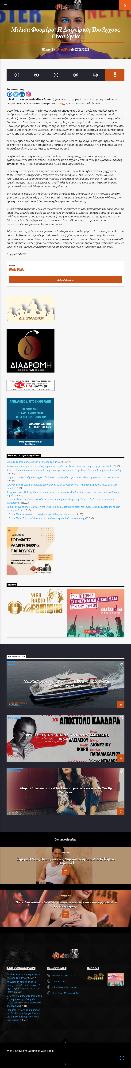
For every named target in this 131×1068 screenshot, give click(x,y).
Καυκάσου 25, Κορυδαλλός (66, 993)
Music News (14, 717)
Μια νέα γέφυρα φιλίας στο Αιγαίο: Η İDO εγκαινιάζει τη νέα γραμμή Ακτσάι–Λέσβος (66, 683)
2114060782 (58, 981)
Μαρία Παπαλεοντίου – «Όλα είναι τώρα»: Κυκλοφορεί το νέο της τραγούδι (66, 790)
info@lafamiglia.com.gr (64, 987)
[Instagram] (28, 94)
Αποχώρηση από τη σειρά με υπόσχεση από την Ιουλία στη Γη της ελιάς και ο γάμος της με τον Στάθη (59, 466)
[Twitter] (16, 94)
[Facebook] (9, 94)
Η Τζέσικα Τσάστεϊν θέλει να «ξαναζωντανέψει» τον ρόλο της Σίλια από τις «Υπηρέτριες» (66, 904)
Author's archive (65, 279)
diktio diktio (63, 49)
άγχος (64, 103)
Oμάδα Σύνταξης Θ (18, 702)
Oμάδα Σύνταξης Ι (17, 756)
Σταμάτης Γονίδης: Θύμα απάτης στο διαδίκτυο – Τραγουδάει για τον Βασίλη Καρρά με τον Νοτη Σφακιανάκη (63, 477)
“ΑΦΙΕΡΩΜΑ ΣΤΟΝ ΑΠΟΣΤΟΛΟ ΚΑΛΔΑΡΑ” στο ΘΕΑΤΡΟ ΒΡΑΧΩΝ (66, 736)
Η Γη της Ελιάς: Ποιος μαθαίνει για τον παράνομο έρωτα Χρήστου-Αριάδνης (46, 518)
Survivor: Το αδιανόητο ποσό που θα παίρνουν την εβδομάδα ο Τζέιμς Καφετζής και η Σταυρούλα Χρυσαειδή (64, 470)
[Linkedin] (22, 94)
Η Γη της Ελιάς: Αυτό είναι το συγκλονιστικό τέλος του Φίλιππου (40, 514)
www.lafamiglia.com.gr (64, 975)
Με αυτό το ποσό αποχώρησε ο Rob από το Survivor (34, 461)
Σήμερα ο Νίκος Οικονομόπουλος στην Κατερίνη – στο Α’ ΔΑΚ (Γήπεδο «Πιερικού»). (66, 861)
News (65, 21)
